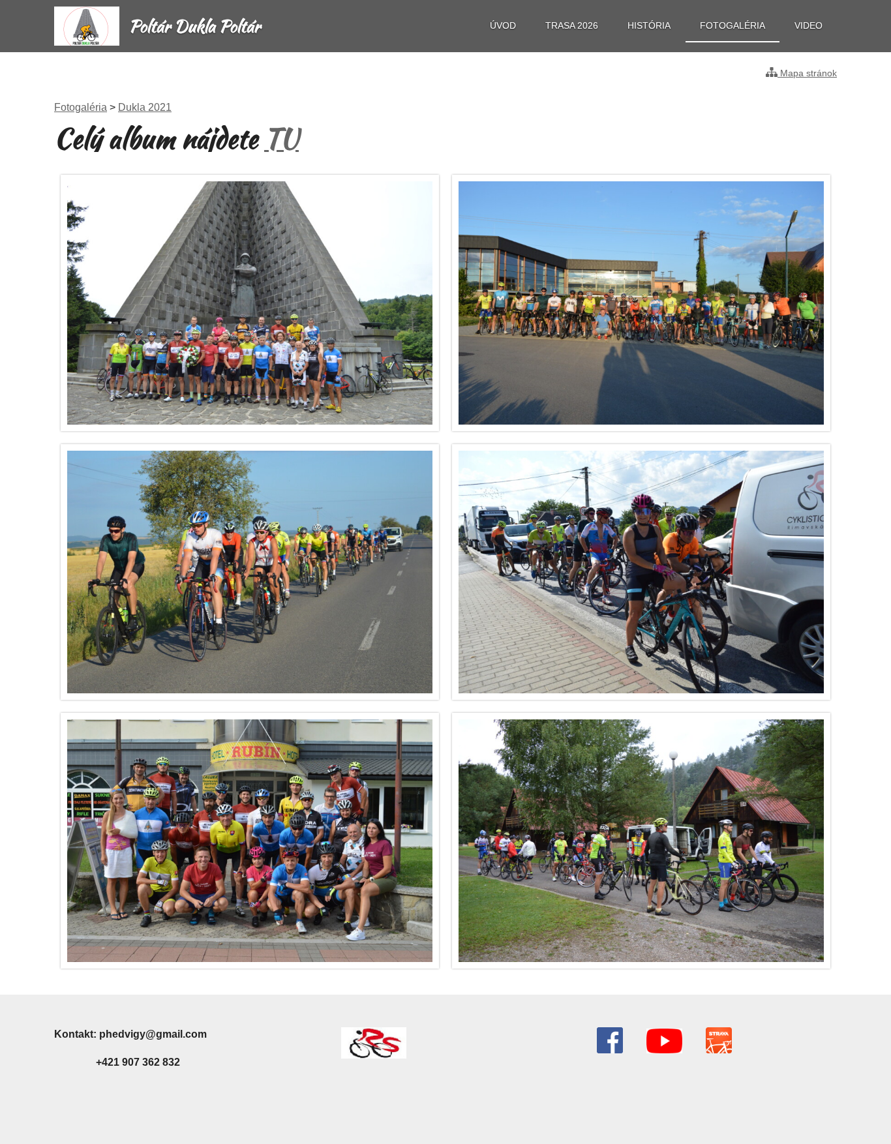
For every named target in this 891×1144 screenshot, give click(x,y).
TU (281, 138)
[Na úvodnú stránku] (86, 42)
